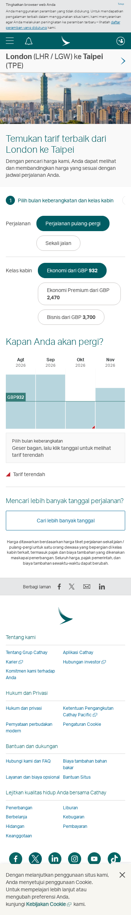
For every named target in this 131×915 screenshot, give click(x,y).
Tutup (121, 4)
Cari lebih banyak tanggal (66, 520)
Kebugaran (73, 816)
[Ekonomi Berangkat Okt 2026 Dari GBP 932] (80, 415)
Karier (15, 662)
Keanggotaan (19, 835)
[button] (9, 40)
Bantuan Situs (77, 777)
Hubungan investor (85, 662)
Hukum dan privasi (24, 708)
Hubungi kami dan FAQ (28, 761)
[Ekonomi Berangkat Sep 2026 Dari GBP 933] (50, 401)
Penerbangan (19, 807)
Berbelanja (16, 816)
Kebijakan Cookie (49, 904)
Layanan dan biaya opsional (33, 777)
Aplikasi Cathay (78, 652)
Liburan (70, 807)
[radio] (73, 223)
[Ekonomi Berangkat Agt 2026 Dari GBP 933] (20, 401)
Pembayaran (75, 826)
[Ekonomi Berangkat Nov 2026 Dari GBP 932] (110, 408)
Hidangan (15, 826)
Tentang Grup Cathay (26, 652)
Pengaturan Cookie (82, 724)
